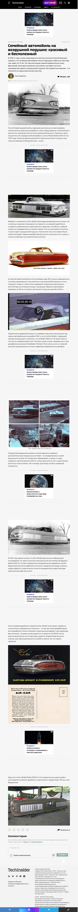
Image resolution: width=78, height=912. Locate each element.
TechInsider (18, 3)
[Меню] (9, 3)
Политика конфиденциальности (18, 884)
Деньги (26, 81)
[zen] (20, 876)
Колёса (35, 81)
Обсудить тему (65, 76)
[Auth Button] (69, 3)
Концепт (31, 81)
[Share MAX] (29, 909)
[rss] (9, 876)
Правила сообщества (14, 882)
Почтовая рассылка (60, 3)
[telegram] (17, 876)
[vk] (13, 876)
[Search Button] (65, 3)
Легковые (20, 42)
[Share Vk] (9, 909)
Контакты (11, 886)
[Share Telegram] (49, 909)
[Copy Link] (68, 909)
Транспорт (20, 81)
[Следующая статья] (39, 861)
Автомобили (12, 42)
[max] (24, 876)
